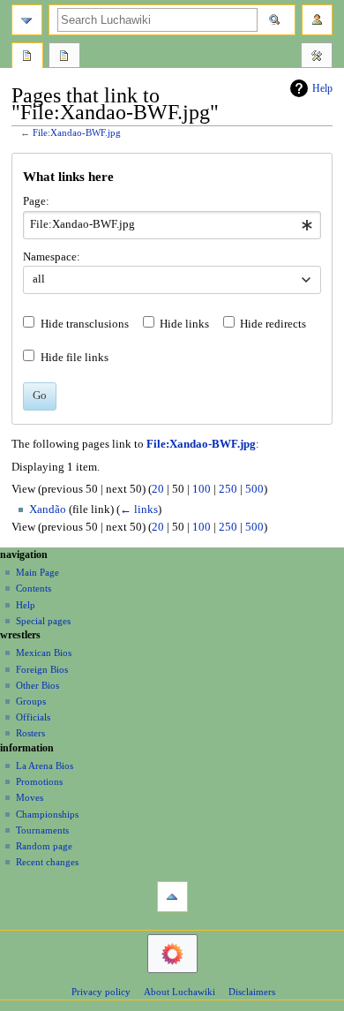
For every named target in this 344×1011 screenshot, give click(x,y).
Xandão (47, 509)
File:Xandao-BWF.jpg (77, 133)
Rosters (30, 733)
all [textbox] (39, 279)
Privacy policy (101, 991)
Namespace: (51, 257)
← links (139, 509)
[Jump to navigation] (26, 19)
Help (322, 88)
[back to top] (172, 896)
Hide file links (74, 357)
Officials (33, 717)
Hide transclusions (85, 324)
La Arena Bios (44, 765)
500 (254, 489)
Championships (47, 814)
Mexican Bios (43, 652)
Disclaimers (251, 991)
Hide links (184, 324)
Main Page (37, 572)
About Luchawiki (179, 991)
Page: (36, 201)
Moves (29, 797)
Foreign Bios (42, 669)
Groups (31, 701)
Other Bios (37, 685)
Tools (317, 57)
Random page (44, 846)
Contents (33, 588)
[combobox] (171, 225)
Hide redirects (273, 324)
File (27, 57)
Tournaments (42, 830)
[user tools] (317, 19)
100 (201, 489)
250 (228, 489)
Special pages (43, 620)
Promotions (39, 781)
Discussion (64, 57)
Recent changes (47, 861)
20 (158, 489)
